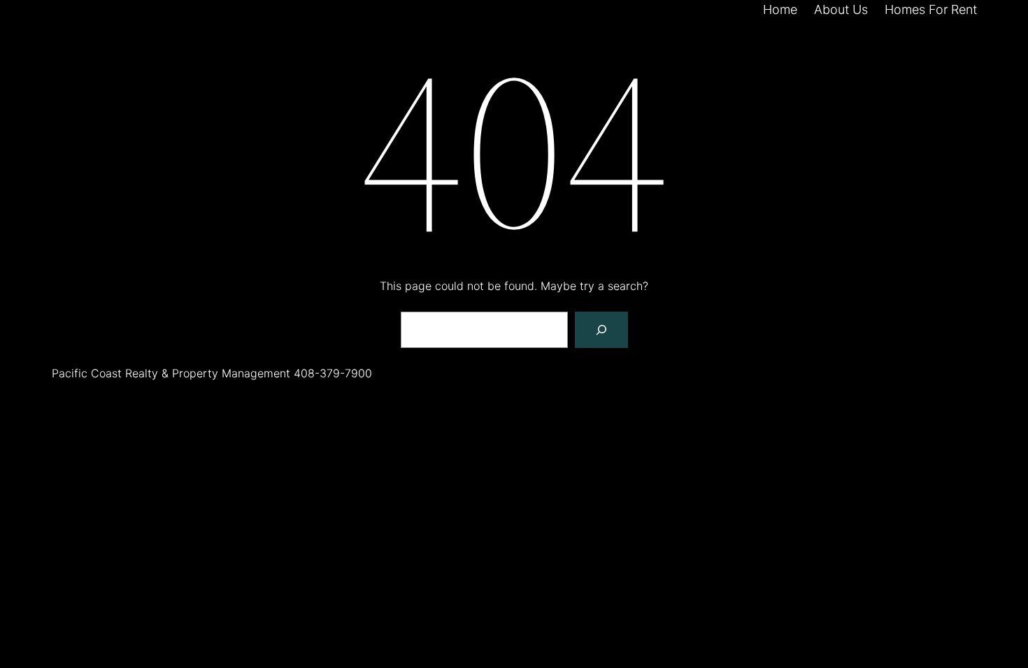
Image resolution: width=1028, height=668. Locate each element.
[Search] (601, 330)
